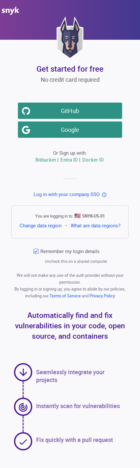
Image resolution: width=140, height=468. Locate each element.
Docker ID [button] (93, 159)
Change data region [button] (41, 225)
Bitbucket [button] (45, 159)
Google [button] (70, 130)
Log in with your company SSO (67, 194)
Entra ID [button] (69, 159)
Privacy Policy (102, 296)
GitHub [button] (70, 111)
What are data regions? (95, 225)
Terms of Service (65, 296)
